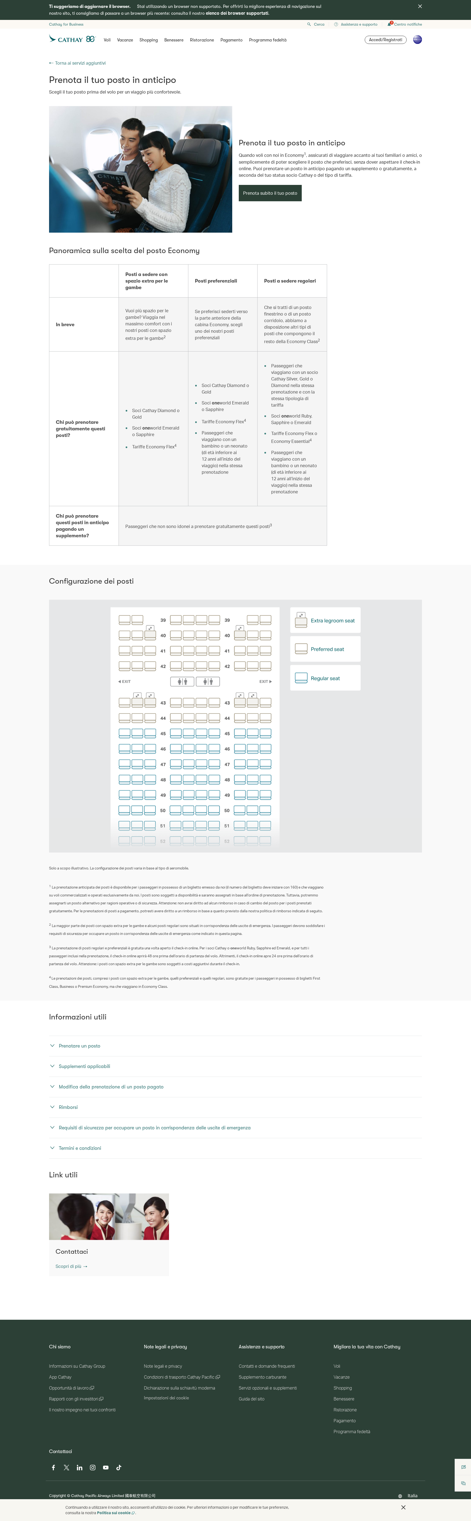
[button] (71, 1266)
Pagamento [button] (232, 40)
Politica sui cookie (114, 1512)
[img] (420, 6)
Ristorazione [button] (202, 40)
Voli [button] (107, 40)
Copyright (57, 1495)
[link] (140, 169)
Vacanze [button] (125, 40)
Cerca (319, 24)
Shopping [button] (149, 40)
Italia (413, 1495)
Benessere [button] (173, 40)
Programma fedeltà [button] (267, 40)
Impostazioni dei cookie (166, 1398)
